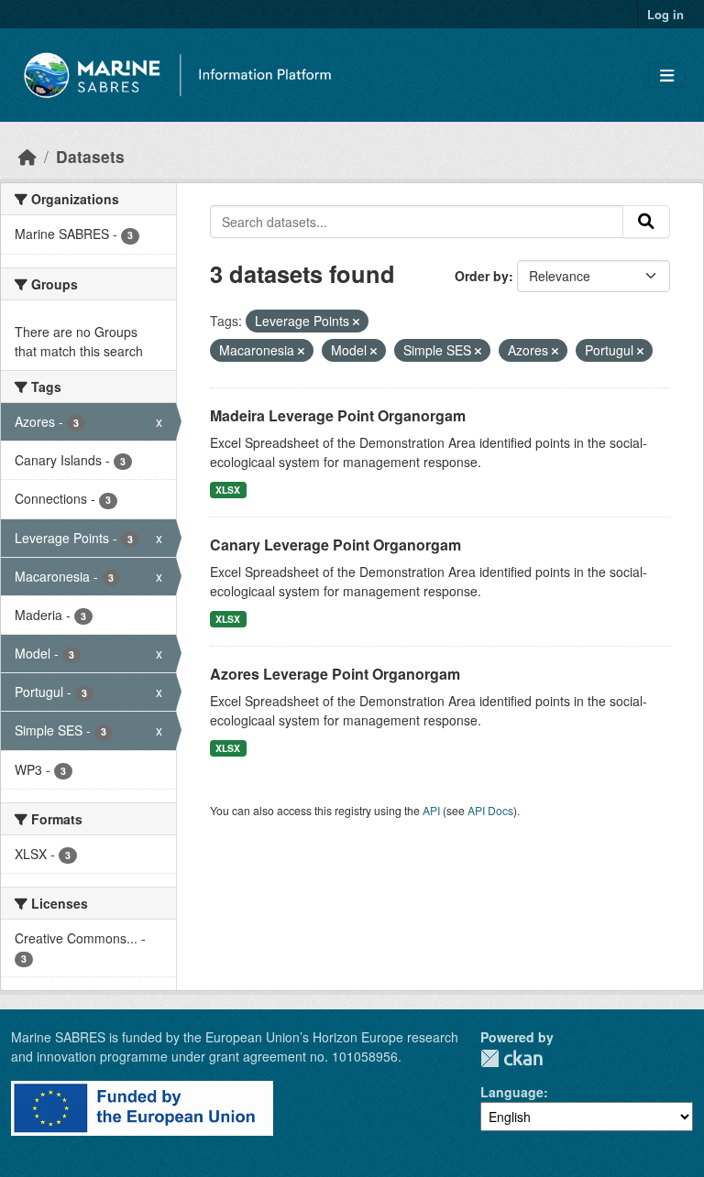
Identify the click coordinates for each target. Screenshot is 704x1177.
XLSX (227, 489)
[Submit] (646, 221)
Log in (665, 14)
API (431, 810)
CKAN (511, 1058)
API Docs (490, 810)
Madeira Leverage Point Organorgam (338, 415)
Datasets (90, 156)
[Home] (27, 156)
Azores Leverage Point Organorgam (335, 673)
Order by (482, 276)
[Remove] (356, 321)
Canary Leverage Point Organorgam (335, 544)
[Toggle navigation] (667, 75)
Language (512, 1092)
